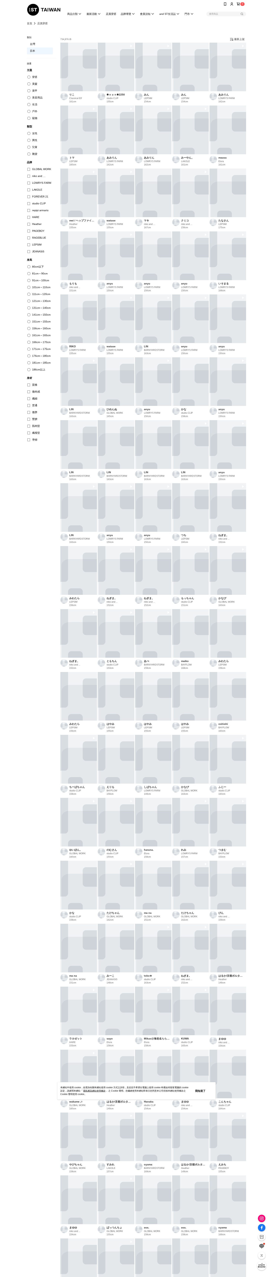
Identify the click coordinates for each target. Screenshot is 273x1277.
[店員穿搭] (261, 1265)
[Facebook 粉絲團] (261, 1227)
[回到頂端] (261, 1255)
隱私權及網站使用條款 (94, 1091)
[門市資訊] (261, 1237)
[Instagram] (261, 1218)
